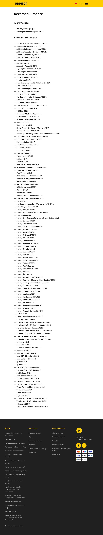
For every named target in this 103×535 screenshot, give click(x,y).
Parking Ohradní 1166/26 (26, 246)
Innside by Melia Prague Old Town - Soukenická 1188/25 (38, 133)
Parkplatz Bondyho (23, 215)
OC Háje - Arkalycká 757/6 (26, 187)
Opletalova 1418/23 (24, 193)
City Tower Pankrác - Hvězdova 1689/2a (31, 97)
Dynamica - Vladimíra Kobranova (28, 114)
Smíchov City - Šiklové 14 (26, 359)
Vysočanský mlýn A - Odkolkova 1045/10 (31, 398)
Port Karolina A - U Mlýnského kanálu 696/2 (33, 322)
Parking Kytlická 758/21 (25, 238)
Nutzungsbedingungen (25, 29)
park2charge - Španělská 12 (27, 207)
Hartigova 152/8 (22, 122)
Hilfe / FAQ (32, 445)
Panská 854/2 (21, 201)
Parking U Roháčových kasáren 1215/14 (31, 288)
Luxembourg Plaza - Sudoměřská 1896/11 (32, 167)
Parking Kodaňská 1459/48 (26, 229)
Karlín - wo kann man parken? (15, 467)
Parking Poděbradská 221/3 (27, 257)
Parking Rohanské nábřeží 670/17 (29, 277)
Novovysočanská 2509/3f (26, 181)
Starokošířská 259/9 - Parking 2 (28, 370)
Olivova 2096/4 (22, 190)
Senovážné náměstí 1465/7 (26, 353)
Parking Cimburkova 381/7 (26, 224)
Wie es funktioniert (35, 441)
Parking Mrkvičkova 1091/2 (26, 240)
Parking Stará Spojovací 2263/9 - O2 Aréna (32, 283)
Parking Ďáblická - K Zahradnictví (29, 226)
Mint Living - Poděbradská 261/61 (29, 176)
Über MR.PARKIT (58, 433)
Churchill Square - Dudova (26, 94)
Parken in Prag (10, 439)
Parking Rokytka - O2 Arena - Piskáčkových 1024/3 (35, 280)
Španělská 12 (21, 364)
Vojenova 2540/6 (22, 395)
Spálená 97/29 (21, 362)
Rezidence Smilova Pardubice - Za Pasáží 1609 (34, 331)
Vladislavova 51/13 (23, 393)
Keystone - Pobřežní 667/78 (27, 145)
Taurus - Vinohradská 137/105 (28, 378)
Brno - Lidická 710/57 (24, 86)
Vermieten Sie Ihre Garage (38, 448)
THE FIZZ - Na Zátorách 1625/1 (28, 381)
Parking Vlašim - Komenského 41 (29, 305)
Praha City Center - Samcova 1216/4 (30, 328)
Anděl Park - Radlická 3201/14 (27, 60)
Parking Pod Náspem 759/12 (27, 260)
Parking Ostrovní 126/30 (25, 252)
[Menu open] (86, 3)
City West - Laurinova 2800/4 (27, 100)
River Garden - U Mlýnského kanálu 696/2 (32, 336)
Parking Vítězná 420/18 (25, 302)
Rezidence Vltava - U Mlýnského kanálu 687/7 (33, 333)
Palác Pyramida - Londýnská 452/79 (29, 198)
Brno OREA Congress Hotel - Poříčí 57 (30, 88)
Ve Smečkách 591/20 (24, 390)
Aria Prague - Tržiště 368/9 (26, 72)
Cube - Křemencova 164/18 (26, 108)
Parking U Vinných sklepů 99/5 (28, 291)
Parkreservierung (35, 433)
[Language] (76, 3)
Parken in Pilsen (10, 511)
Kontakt (55, 441)
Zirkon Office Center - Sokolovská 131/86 (32, 407)
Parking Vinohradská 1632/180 (28, 297)
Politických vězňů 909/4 (25, 319)
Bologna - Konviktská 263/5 (27, 77)
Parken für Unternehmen (13, 501)
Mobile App (32, 452)
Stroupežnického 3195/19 (26, 376)
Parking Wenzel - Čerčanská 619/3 (29, 311)
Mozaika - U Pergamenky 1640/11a (29, 179)
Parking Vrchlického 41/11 (26, 308)
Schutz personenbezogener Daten (30, 31)
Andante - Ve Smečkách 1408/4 (28, 57)
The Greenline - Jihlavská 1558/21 (29, 384)
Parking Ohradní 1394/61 (26, 249)
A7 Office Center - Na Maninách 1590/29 (31, 43)
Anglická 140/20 (22, 63)
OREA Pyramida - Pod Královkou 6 (29, 195)
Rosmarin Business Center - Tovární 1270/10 (33, 339)
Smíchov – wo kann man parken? (16, 471)
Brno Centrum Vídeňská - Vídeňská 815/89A (33, 83)
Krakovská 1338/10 (23, 153)
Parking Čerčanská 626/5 (26, 221)
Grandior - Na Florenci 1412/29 (28, 119)
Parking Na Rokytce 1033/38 (27, 243)
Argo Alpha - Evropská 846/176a (28, 69)
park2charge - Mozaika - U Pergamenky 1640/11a (35, 204)
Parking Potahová (23, 271)
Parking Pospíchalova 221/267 (27, 269)
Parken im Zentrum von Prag (15, 443)
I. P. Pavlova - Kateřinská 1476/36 (29, 139)
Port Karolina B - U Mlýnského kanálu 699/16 (33, 325)
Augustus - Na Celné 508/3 (26, 74)
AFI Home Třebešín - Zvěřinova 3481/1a (31, 52)
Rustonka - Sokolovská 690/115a (28, 348)
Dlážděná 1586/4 (22, 111)
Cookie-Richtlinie (58, 445)
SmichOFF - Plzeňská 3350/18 (27, 356)
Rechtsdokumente (58, 437)
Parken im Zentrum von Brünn (15, 451)
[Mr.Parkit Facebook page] (78, 445)
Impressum (56, 455)
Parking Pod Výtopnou (25, 266)
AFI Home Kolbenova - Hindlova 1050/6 (31, 49)
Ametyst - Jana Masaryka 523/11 (28, 55)
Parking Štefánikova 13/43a (27, 286)
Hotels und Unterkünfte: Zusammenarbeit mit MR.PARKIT (13, 489)
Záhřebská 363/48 (23, 404)
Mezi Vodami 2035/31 (24, 173)
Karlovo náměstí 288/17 (25, 142)
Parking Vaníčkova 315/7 (25, 294)
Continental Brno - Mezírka (27, 102)
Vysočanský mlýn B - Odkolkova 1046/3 (31, 401)
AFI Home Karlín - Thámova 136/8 (29, 46)
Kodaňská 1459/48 (23, 148)
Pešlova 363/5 (21, 314)
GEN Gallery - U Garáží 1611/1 (27, 117)
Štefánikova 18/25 (23, 373)
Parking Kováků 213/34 (25, 232)
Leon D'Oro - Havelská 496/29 (27, 164)
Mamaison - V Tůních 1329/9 (27, 170)
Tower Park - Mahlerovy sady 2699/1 (30, 387)
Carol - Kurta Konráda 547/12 (27, 91)
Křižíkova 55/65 (22, 162)
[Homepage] (21, 3)
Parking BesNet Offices (25, 210)
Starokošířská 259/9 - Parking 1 (28, 367)
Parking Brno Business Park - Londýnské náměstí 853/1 (37, 218)
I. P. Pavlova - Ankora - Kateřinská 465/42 (32, 136)
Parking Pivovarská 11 (24, 255)
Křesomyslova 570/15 (24, 156)
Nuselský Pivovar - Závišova (27, 184)
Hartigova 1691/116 (24, 125)
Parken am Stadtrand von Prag (15, 447)
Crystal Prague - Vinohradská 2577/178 (31, 105)
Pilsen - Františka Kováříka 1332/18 (29, 317)
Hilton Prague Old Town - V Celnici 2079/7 (32, 128)
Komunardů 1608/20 (24, 150)
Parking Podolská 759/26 (25, 263)
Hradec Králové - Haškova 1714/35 (29, 131)
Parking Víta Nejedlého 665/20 (28, 300)
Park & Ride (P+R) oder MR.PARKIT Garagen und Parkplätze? (13, 517)
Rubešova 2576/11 (23, 345)
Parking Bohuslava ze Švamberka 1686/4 (32, 212)
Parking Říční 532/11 (24, 274)
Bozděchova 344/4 (23, 80)
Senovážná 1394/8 (23, 350)
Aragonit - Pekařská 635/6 (26, 66)
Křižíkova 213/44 (22, 159)
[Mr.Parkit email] (84, 445)
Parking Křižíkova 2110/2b (26, 235)
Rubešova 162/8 (22, 342)
